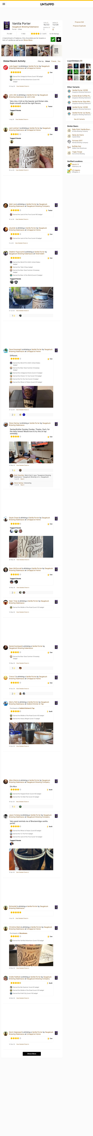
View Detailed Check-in (22, 86)
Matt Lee (12, 204)
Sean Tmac (13, 601)
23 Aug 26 (12, 86)
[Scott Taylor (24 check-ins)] (70, 78)
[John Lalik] (20, 592)
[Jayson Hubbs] (24, 693)
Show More (28, 40)
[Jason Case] (20, 806)
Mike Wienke (14, 780)
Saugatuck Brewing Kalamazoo (25, 27)
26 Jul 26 (11, 170)
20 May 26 (12, 587)
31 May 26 (12, 465)
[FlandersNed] (24, 592)
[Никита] (20, 315)
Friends (53, 61)
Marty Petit (13, 702)
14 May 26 (12, 612)
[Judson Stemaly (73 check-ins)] (70, 66)
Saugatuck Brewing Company (38, 206)
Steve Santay (14, 423)
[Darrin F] (24, 414)
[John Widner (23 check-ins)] (82, 78)
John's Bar (31, 97)
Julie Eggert (13, 66)
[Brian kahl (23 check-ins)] (76, 78)
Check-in (53, 39)
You (59, 61)
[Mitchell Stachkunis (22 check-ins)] (88, 78)
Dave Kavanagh (15, 349)
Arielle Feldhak (14, 977)
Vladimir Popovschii (16, 252)
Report (22, 479)
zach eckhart (14, 128)
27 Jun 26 (12, 310)
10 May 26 (12, 663)
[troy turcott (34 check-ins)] (88, 66)
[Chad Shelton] (20, 693)
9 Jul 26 (11, 243)
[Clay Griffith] (20, 668)
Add (58, 39)
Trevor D (12, 677)
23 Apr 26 (12, 746)
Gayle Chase (14, 518)
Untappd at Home (34, 68)
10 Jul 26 (11, 219)
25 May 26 (12, 559)
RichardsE (13, 906)
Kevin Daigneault (15, 1032)
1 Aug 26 (11, 119)
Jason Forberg (14, 815)
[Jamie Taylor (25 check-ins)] (88, 72)
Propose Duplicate (79, 26)
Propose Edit (79, 22)
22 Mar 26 (12, 1044)
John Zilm (13, 95)
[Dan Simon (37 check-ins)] (82, 66)
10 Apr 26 (12, 872)
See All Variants (79, 119)
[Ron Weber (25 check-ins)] (82, 72)
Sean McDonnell (15, 568)
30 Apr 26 (12, 688)
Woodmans (23, 933)
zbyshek (12, 228)
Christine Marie (15, 927)
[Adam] (20, 414)
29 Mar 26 (12, 968)
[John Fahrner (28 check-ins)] (70, 72)
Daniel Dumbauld (15, 646)
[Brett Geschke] (20, 470)
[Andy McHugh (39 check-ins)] (76, 66)
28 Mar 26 (12, 998)
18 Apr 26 (12, 801)
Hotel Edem (39, 254)
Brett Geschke (19, 475)
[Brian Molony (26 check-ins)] (76, 72)
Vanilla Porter (33, 66)
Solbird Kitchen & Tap (35, 704)
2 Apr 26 (11, 918)
